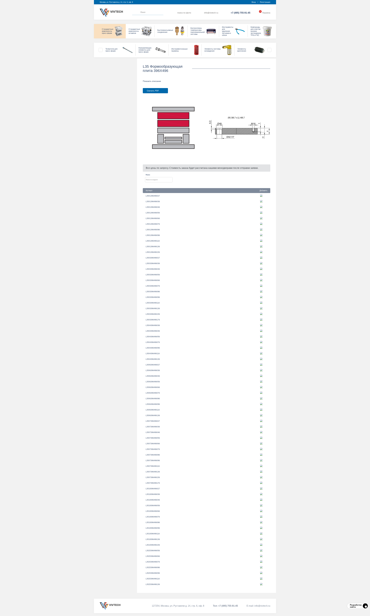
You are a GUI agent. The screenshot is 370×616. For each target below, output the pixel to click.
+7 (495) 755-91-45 (240, 13)
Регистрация (265, 2)
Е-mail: (258, 606)
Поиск (148, 175)
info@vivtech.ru (211, 13)
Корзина (265, 13)
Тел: (225, 606)
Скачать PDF (153, 91)
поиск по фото (184, 13)
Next (269, 50)
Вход (254, 2)
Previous (101, 50)
